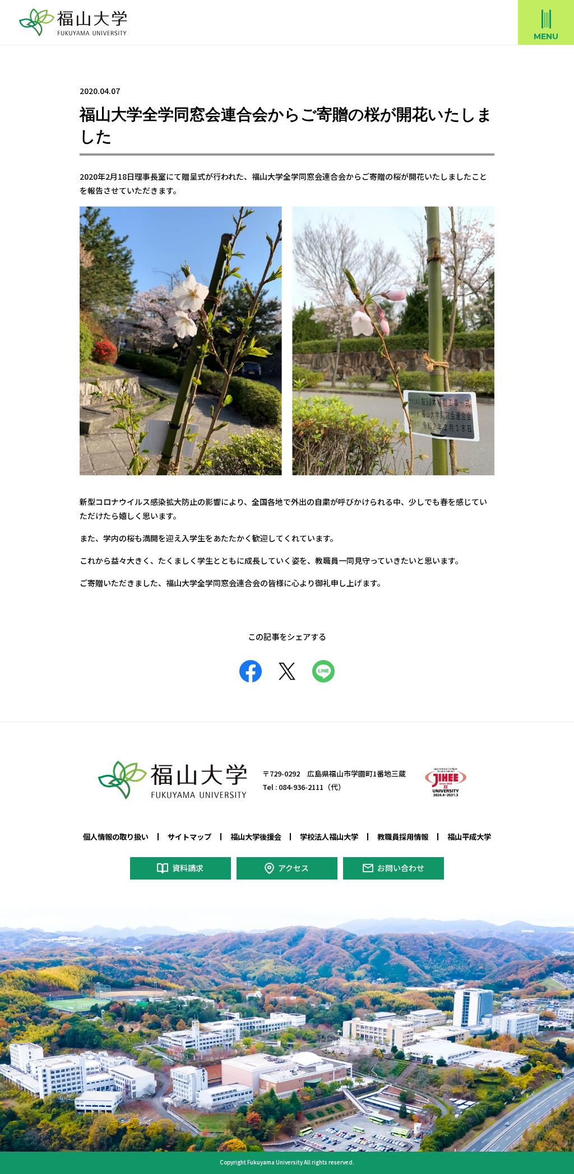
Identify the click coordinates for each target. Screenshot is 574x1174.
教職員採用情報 (402, 836)
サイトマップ (189, 836)
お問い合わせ (400, 867)
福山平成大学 (469, 836)
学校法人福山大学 (329, 836)
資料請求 (187, 867)
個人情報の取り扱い (116, 836)
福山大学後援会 (255, 836)
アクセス (293, 867)
